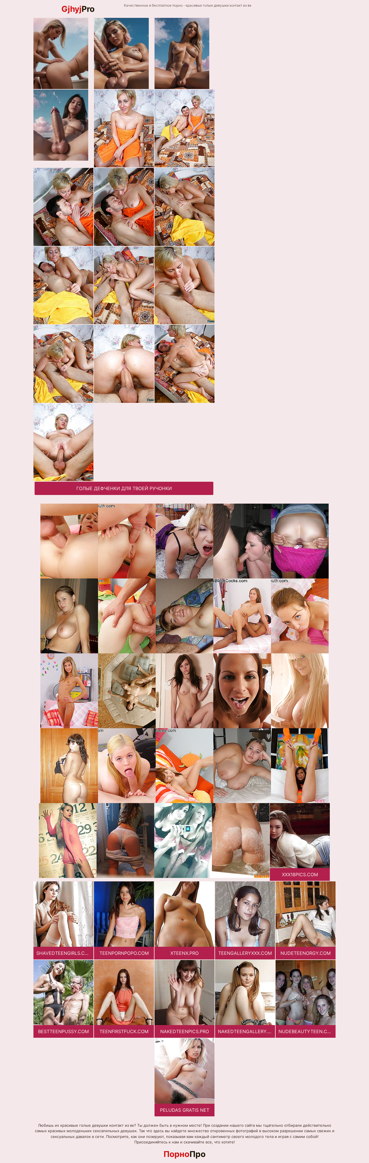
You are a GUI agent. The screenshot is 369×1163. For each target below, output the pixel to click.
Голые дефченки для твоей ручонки (124, 488)
